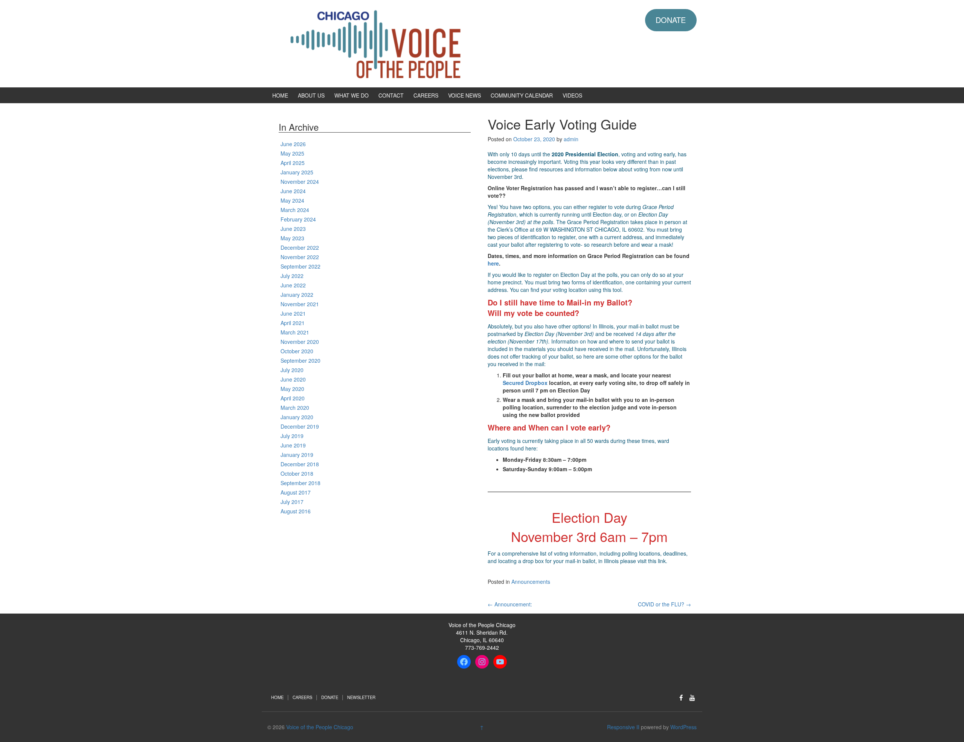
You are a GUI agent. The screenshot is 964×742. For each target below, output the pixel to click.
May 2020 (292, 388)
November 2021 (300, 304)
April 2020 (293, 398)
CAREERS (425, 95)
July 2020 (292, 370)
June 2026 (293, 144)
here (530, 448)
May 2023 (292, 238)
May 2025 (292, 153)
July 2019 (292, 436)
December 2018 (300, 464)
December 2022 (300, 247)
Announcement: (510, 604)
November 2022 (300, 257)
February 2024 (298, 219)
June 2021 (293, 313)
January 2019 (297, 454)
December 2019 (300, 426)
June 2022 (293, 285)
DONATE (671, 19)
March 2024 (295, 210)
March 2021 (295, 332)
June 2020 (293, 379)
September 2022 (300, 266)
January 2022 (297, 294)
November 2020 (300, 341)
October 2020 (297, 351)
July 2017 (292, 501)
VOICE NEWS (464, 95)
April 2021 (293, 323)
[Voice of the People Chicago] (408, 43)
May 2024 (292, 200)
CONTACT (391, 95)
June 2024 (293, 191)
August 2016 (296, 511)
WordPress (683, 727)
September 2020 (300, 360)
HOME (280, 95)
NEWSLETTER (361, 697)
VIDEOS (572, 95)
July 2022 (292, 275)
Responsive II (623, 727)
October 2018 (297, 473)
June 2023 (293, 228)
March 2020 (295, 407)
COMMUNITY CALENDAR (522, 95)
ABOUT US (311, 95)
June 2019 (293, 445)
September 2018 (300, 483)
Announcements (530, 581)
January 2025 (297, 172)
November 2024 (300, 181)
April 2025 (293, 162)
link (662, 561)
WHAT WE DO (351, 95)
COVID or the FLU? (664, 604)
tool (617, 289)
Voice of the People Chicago (319, 727)
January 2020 (297, 417)
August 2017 (296, 492)
